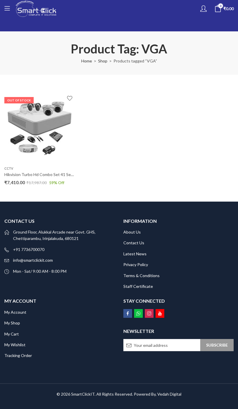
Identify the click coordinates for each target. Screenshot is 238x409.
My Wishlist (15, 344)
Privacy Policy (135, 264)
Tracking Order (18, 355)
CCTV (8, 168)
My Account (15, 312)
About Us (132, 231)
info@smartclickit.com (33, 260)
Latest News (135, 253)
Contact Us (133, 242)
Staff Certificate (138, 286)
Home (86, 60)
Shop (102, 60)
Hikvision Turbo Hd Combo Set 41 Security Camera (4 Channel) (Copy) (67, 174)
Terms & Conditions (141, 275)
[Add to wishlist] (69, 98)
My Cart (11, 333)
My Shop (12, 322)
